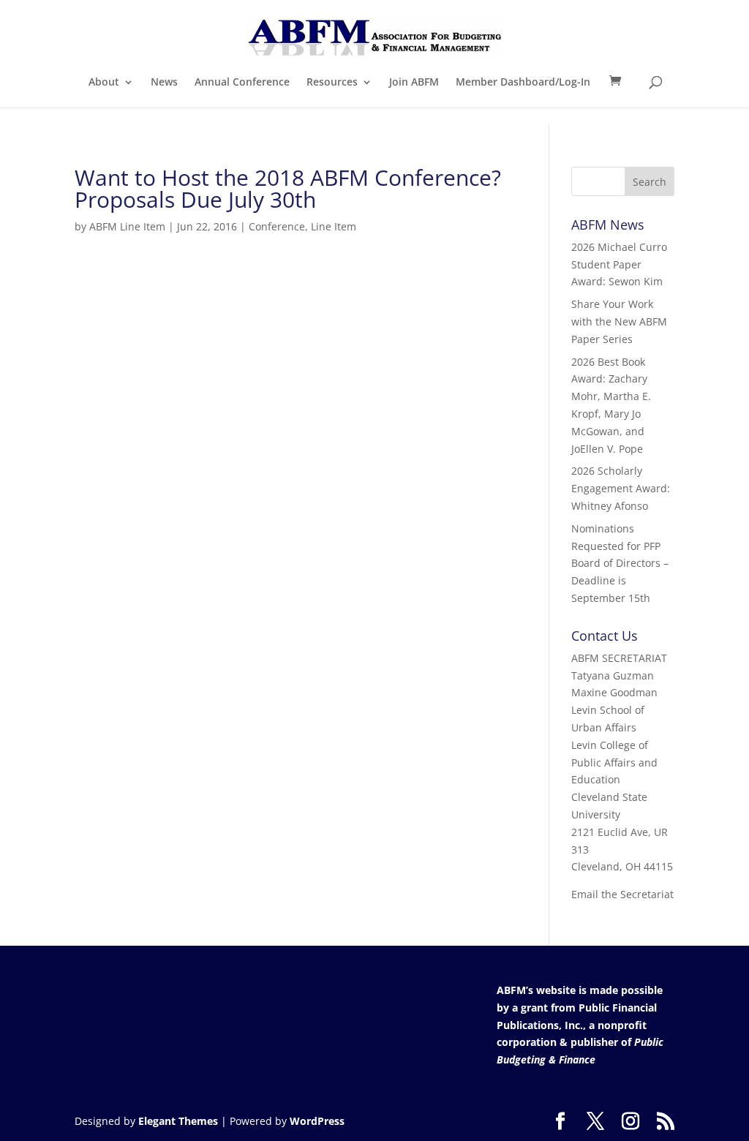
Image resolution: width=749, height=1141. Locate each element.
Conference (277, 226)
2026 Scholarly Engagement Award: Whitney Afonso (620, 488)
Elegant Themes (178, 1121)
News (164, 83)
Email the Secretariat (622, 894)
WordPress (317, 1121)
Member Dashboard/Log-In (523, 83)
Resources (332, 83)
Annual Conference (242, 83)
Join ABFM (414, 83)
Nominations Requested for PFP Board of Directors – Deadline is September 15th (620, 563)
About (104, 83)
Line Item (333, 226)
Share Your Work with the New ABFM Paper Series (619, 321)
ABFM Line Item (127, 226)
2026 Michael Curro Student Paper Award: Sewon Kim (619, 264)
